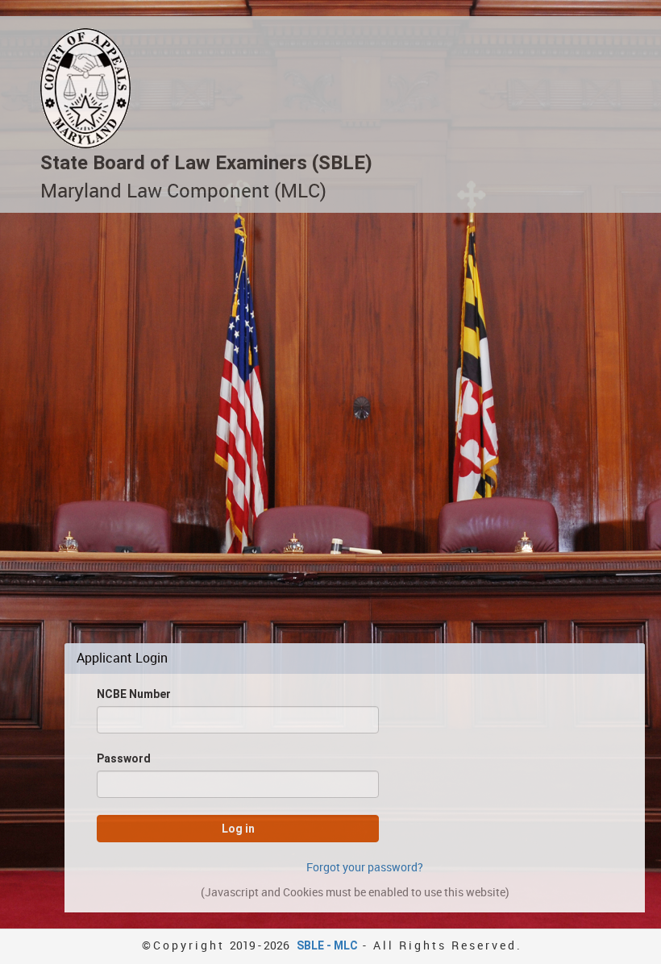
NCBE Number (134, 694)
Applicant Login (122, 658)
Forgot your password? (364, 867)
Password (124, 758)
